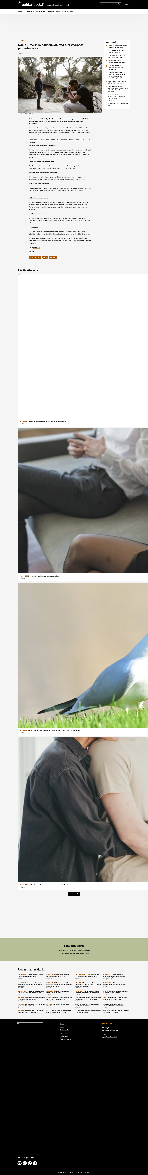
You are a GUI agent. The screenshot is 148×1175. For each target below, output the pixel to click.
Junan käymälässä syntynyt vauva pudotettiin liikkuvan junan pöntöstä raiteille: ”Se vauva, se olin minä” (118, 89)
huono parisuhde (35, 257)
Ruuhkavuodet (29, 11)
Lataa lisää (74, 894)
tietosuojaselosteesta (83, 953)
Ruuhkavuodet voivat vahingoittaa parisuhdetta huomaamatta (116, 67)
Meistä (127, 4)
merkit (45, 257)
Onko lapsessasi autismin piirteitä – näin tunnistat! (116, 51)
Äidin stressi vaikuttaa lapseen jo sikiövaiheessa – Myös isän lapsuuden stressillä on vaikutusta (118, 97)
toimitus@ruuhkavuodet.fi (110, 1030)
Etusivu (20, 11)
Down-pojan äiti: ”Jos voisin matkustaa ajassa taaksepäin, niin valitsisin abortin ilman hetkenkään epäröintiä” (117, 75)
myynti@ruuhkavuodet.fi (109, 1037)
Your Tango (36, 247)
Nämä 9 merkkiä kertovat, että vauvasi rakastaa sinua (117, 56)
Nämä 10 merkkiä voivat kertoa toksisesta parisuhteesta (117, 46)
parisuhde (53, 257)
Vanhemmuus (40, 11)
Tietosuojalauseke (65, 1039)
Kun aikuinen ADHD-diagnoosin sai (118, 104)
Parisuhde (21, 41)
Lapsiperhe (50, 11)
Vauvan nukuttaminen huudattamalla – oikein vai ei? (117, 61)
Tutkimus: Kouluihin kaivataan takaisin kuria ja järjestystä (117, 82)
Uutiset (58, 11)
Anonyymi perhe (67, 11)
